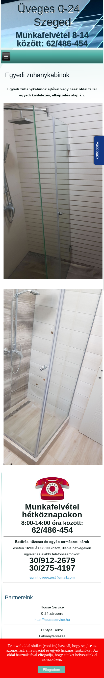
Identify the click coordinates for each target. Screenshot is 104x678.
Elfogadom (51, 670)
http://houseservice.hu (52, 620)
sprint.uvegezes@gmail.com (52, 577)
